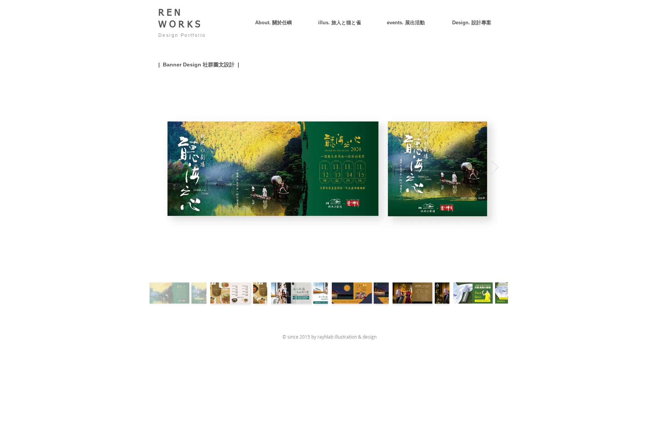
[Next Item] (494, 166)
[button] (471, 22)
